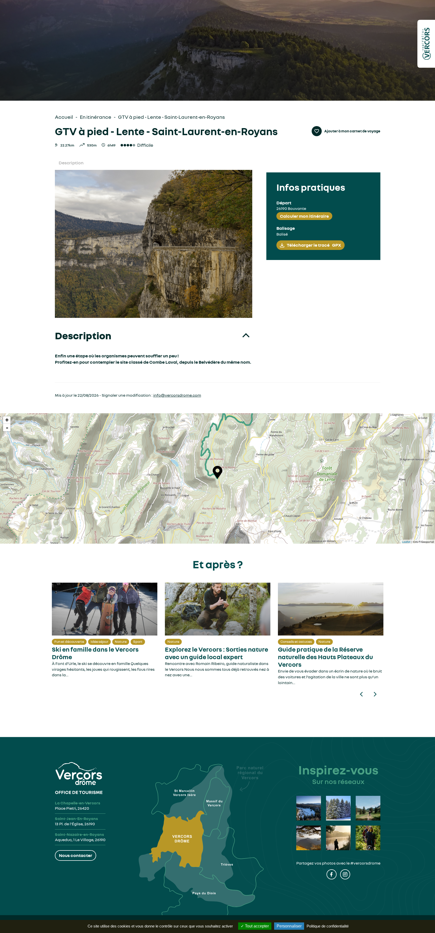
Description (71, 162)
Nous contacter (75, 855)
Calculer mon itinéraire (304, 216)
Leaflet (406, 542)
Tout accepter (256, 926)
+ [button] (7, 420)
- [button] (7, 427)
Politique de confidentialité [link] (328, 926)
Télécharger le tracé (314, 245)
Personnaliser (289, 926)
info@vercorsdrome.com (177, 395)
